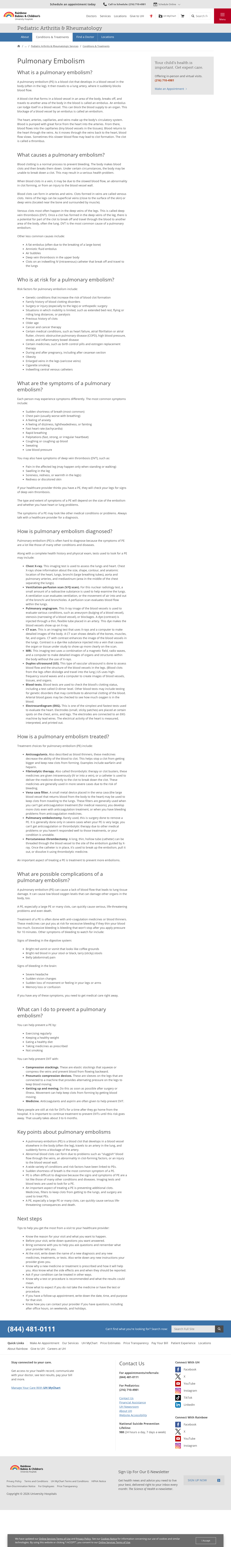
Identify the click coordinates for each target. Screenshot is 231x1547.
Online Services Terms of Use (55, 1538)
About (25, 37)
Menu (222, 19)
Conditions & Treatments (52, 37)
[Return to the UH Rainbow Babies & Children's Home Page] (22, 16)
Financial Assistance (132, 1402)
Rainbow (151, 16)
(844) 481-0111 (31, 1328)
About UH (125, 1411)
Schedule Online (167, 4)
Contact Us (126, 1398)
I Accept (206, 1540)
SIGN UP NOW (197, 1480)
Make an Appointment (169, 89)
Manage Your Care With (35, 1388)
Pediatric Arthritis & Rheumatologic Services (54, 46)
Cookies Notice (109, 1538)
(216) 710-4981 (164, 80)
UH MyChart (169, 16)
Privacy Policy (83, 1538)
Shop (182, 16)
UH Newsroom (129, 1407)
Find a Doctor (85, 37)
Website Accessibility (133, 1415)
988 (121, 1432)
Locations (107, 37)
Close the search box (212, 16)
